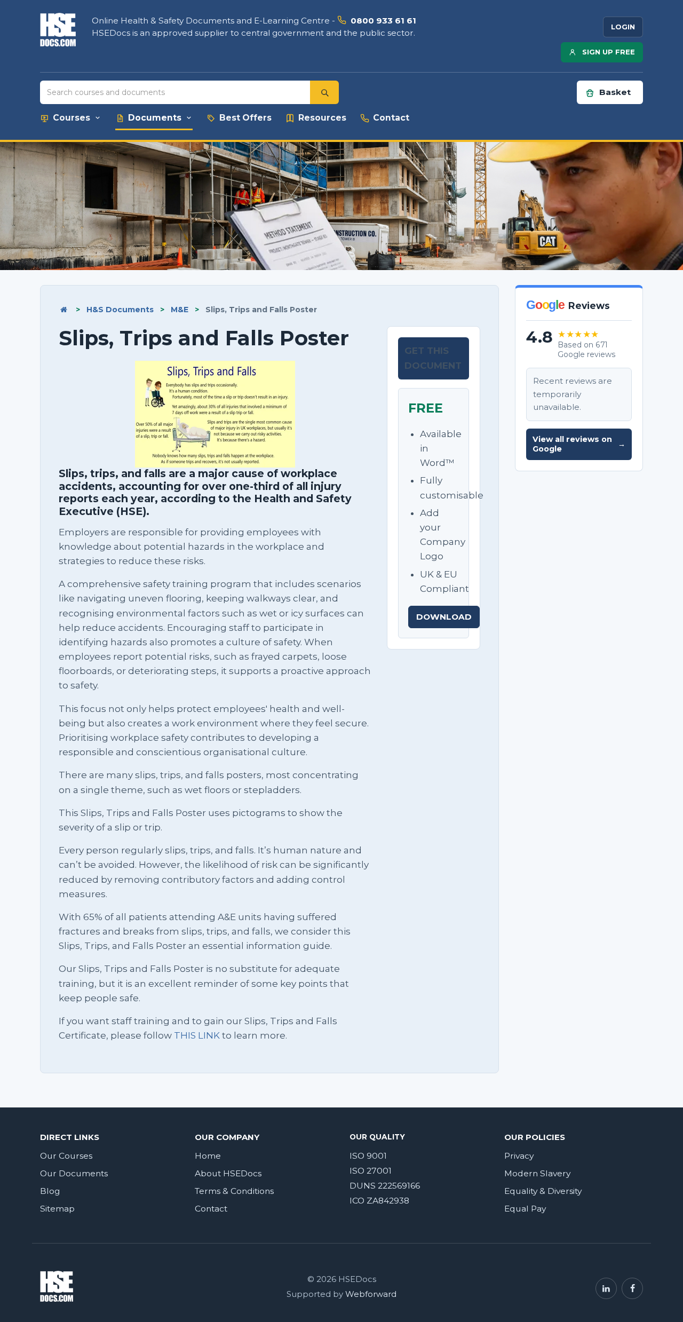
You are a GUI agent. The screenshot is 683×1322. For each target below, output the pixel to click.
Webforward (370, 1294)
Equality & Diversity (543, 1191)
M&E (179, 309)
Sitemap (57, 1209)
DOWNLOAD (444, 617)
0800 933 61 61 (383, 20)
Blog (50, 1191)
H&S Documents (120, 309)
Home (208, 1156)
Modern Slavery (537, 1173)
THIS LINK (197, 1035)
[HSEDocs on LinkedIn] (606, 1288)
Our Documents (74, 1173)
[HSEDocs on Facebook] (632, 1288)
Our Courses (66, 1156)
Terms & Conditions (234, 1191)
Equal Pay (525, 1209)
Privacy (519, 1156)
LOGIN (623, 26)
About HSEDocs (228, 1173)
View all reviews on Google (579, 444)
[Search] (324, 92)
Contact (211, 1209)
